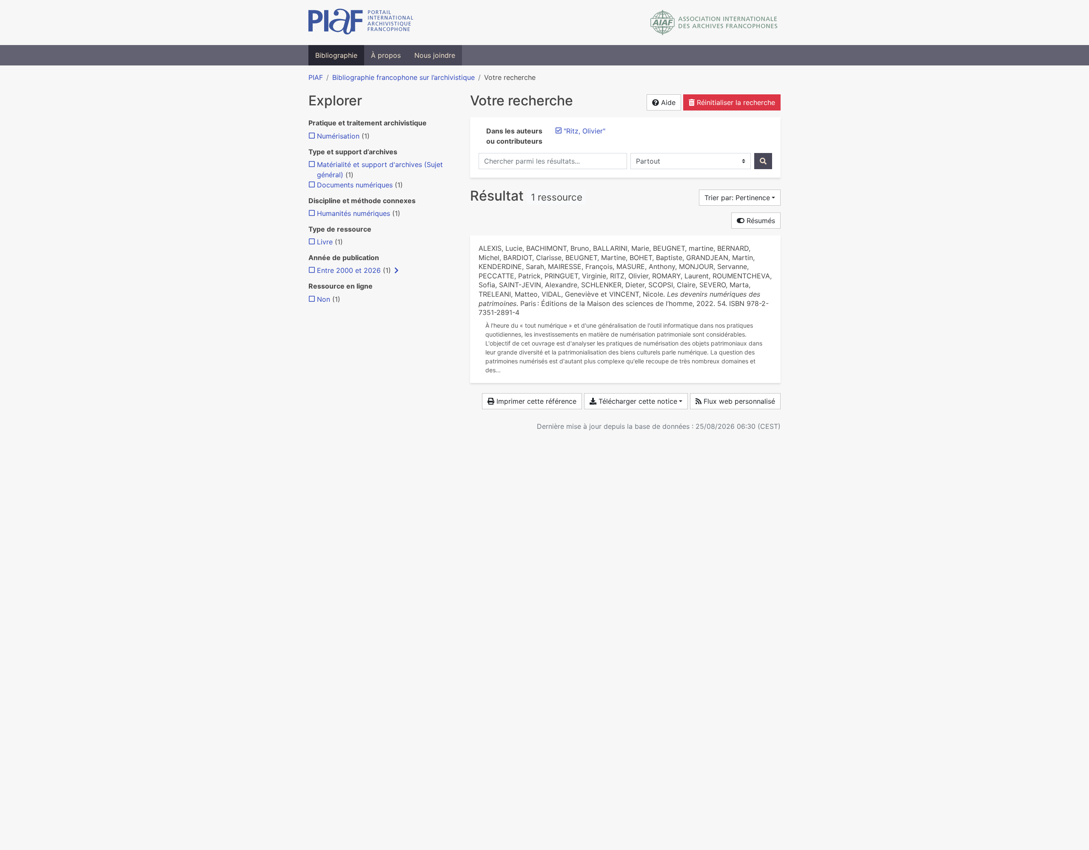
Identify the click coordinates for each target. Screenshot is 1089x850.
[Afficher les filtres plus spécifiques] (396, 270)
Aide (667, 102)
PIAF (315, 77)
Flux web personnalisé (738, 401)
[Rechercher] (763, 161)
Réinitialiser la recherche (735, 102)
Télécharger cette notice (636, 401)
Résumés (759, 220)
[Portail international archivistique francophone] (360, 22)
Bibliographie (336, 55)
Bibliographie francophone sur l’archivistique (403, 77)
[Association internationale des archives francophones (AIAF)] (714, 22)
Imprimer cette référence (535, 401)
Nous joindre (434, 55)
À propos (386, 55)
